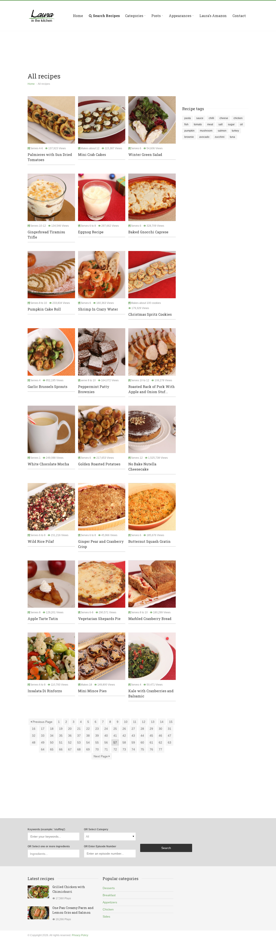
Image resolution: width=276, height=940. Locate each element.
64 (42, 749)
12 (143, 721)
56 (106, 742)
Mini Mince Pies (92, 691)
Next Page (101, 756)
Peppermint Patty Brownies (93, 389)
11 (134, 721)
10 (125, 721)
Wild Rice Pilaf (41, 541)
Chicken (108, 909)
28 (142, 728)
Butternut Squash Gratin (149, 541)
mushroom (206, 130)
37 (79, 735)
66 (61, 749)
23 (97, 728)
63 (169, 742)
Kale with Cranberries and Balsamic (151, 693)
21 (79, 728)
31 (169, 728)
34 (51, 735)
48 (33, 742)
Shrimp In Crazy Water (98, 309)
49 (42, 742)
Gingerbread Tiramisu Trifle (46, 234)
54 (88, 742)
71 (106, 749)
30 (160, 728)
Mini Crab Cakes (92, 154)
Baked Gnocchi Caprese (148, 232)
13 (152, 721)
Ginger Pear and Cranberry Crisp (101, 544)
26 (124, 728)
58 (124, 742)
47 (169, 735)
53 (79, 742)
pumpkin (189, 130)
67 (70, 749)
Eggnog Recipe (91, 232)
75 (142, 749)
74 (133, 749)
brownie (189, 136)
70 (97, 749)
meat (210, 124)
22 (88, 728)
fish (186, 124)
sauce (199, 118)
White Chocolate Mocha (48, 464)
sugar (231, 124)
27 (133, 728)
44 (142, 735)
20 (70, 728)
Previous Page (42, 721)
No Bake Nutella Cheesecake (142, 466)
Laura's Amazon (213, 15)
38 (88, 735)
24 (106, 728)
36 (70, 735)
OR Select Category (96, 829)
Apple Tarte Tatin (43, 618)
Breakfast (109, 895)
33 (42, 735)
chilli (211, 118)
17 (42, 728)
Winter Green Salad (145, 154)
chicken (238, 118)
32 (33, 735)
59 (133, 742)
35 (61, 735)
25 (115, 728)
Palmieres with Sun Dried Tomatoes (50, 157)
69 (88, 749)
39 (97, 735)
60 (142, 742)
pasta (187, 118)
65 (51, 749)
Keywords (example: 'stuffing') (46, 829)
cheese (224, 118)
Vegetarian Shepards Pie (99, 618)
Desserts (109, 888)
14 (161, 721)
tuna (232, 136)
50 (51, 742)
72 (115, 749)
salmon (222, 130)
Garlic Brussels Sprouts (47, 386)
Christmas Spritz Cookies (150, 314)
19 (61, 728)
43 (133, 735)
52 (70, 742)
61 (151, 742)
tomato (198, 124)
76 (151, 749)
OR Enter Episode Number (100, 846)
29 (151, 728)
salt (220, 124)
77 (160, 749)
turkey (235, 130)
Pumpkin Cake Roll (44, 309)
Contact (239, 15)
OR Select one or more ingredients (49, 846)
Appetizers (110, 902)
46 (160, 735)
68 (79, 749)
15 (170, 721)
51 (61, 742)
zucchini (219, 136)
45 (151, 735)
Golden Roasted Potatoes (99, 464)
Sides (106, 916)
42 (124, 735)
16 (33, 728)
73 (124, 749)
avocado (204, 136)
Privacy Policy (80, 935)
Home (78, 15)
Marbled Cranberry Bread (149, 618)
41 (115, 735)
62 (160, 742)
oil (241, 124)
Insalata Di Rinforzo (45, 691)
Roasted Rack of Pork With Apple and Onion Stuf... (151, 389)
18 (51, 728)
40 (106, 735)
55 (97, 742)
